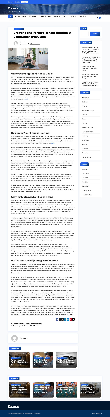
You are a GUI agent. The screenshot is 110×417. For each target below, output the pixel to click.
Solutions (85, 149)
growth (26, 99)
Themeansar (37, 413)
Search (84, 28)
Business (73, 16)
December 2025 (87, 195)
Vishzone (13, 8)
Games (84, 119)
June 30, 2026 (40, 392)
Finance (65, 16)
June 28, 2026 (64, 392)
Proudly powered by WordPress (16, 413)
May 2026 (85, 178)
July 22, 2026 (16, 392)
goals (53, 143)
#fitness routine (35, 44)
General (84, 123)
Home (93, 413)
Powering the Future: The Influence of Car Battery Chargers (90, 76)
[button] (97, 18)
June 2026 (85, 173)
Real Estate (85, 140)
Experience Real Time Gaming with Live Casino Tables (89, 68)
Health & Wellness (45, 16)
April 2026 (85, 182)
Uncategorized (86, 157)
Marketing (85, 136)
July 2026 (85, 169)
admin (23, 42)
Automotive (32, 16)
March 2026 (85, 186)
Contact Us (13, 20)
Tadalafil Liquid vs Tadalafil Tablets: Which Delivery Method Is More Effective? (90, 84)
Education (56, 16)
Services (47, 357)
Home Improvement (20, 16)
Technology (82, 16)
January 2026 (86, 190)
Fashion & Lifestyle (88, 110)
